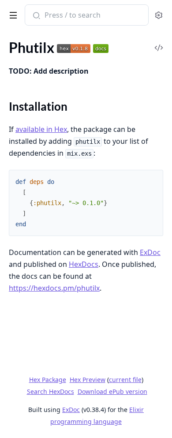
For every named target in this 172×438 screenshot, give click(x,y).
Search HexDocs (50, 391)
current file (125, 379)
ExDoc (150, 252)
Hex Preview (87, 379)
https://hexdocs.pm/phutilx (54, 288)
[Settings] (158, 15)
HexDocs (83, 264)
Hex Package (47, 379)
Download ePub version (112, 391)
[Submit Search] (35, 16)
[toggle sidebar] (11, 13)
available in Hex (41, 129)
